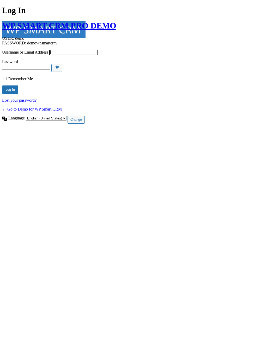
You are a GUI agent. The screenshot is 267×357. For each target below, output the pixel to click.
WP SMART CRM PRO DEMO (59, 25)
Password (10, 61)
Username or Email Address (25, 52)
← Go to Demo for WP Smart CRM (32, 109)
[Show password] (56, 68)
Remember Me (20, 79)
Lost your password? (19, 100)
